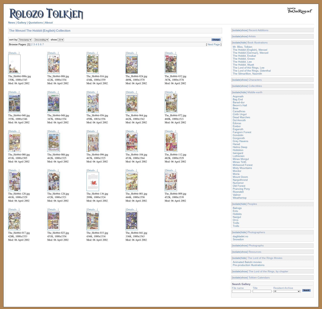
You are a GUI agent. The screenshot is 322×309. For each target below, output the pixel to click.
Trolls (236, 222)
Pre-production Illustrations (248, 265)
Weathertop (240, 197)
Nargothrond (240, 179)
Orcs (235, 219)
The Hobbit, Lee (242, 61)
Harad (236, 144)
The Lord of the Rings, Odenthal (252, 70)
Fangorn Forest (242, 132)
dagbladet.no (240, 236)
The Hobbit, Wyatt (243, 64)
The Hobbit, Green (244, 58)
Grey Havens (240, 141)
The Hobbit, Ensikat (244, 55)
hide (243, 42)
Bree (235, 108)
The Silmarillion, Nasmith (247, 73)
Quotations (36, 22)
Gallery (21, 22)
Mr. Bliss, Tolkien (242, 46)
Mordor (237, 170)
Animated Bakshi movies (247, 262)
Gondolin (238, 135)
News (11, 22)
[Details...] (14, 53)
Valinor (237, 194)
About (49, 22)
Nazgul (237, 216)
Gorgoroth (239, 138)
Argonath (238, 96)
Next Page (214, 44)
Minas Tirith (239, 161)
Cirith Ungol (240, 114)
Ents (235, 210)
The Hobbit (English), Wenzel (250, 49)
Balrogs (237, 207)
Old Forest (239, 185)
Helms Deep (240, 147)
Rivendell (238, 191)
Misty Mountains (242, 167)
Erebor (237, 126)
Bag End (238, 99)
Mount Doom (240, 176)
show (244, 30)
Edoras (237, 123)
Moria (236, 173)
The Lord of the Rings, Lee (248, 67)
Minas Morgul (241, 158)
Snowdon (238, 239)
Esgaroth (238, 129)
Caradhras (239, 111)
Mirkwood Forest (242, 164)
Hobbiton (238, 150)
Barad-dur (239, 102)
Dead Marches (241, 117)
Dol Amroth (239, 120)
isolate (236, 30)
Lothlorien (238, 155)
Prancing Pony (241, 188)
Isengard (238, 153)
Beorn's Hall (240, 105)
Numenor (238, 182)
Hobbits (237, 213)
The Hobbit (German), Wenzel (250, 52)
